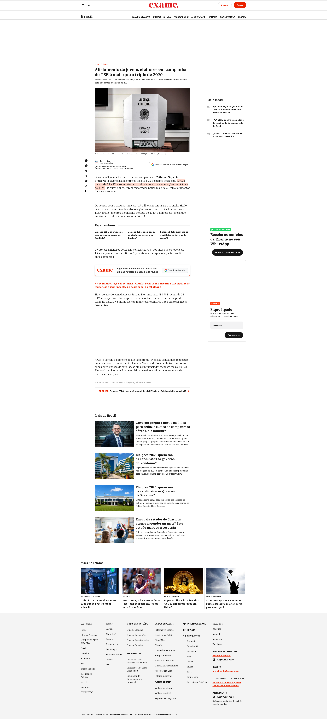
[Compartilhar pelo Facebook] (86, 165)
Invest (84, 682)
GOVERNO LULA (227, 17)
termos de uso (102, 715)
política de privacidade (140, 715)
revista (191, 630)
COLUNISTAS (87, 692)
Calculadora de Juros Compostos (137, 669)
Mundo (109, 623)
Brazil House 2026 (164, 635)
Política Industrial (163, 676)
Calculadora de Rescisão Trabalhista (137, 661)
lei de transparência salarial (166, 715)
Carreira (85, 653)
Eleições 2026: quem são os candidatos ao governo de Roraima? (141, 235)
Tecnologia (111, 649)
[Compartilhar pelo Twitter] (86, 181)
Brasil (87, 16)
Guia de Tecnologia (136, 635)
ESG (83, 663)
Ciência (109, 659)
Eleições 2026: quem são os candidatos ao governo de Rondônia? (109, 235)
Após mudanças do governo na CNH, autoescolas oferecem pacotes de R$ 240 (228, 109)
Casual (109, 629)
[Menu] (83, 5)
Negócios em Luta (163, 671)
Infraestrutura (162, 17)
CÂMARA (212, 17)
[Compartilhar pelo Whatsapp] (86, 160)
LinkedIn (217, 634)
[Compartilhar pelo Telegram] (86, 175)
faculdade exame (196, 623)
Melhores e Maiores (164, 688)
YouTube (217, 629)
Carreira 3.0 (192, 646)
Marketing (111, 634)
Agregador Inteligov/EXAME (189, 17)
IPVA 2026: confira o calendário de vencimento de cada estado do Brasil (228, 123)
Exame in (191, 641)
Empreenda (192, 677)
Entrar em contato (222, 655)
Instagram (218, 639)
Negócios (85, 687)
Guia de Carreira (135, 645)
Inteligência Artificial (86, 675)
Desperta (191, 651)
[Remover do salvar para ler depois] (86, 191)
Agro (189, 672)
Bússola (96, 597)
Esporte (110, 639)
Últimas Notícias (89, 635)
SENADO (242, 17)
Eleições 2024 (143, 382)
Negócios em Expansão (166, 698)
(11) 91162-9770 (225, 659)
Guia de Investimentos (138, 640)
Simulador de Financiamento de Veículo (134, 679)
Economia (85, 658)
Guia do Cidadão (140, 17)
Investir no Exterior (164, 660)
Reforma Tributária (164, 630)
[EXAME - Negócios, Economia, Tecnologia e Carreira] (163, 5)
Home (97, 64)
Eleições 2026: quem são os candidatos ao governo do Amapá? (174, 235)
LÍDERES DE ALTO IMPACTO (89, 641)
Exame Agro (112, 644)
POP (108, 664)
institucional (87, 715)
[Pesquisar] (89, 5)
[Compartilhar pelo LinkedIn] (86, 170)
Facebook (217, 644)
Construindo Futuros (165, 650)
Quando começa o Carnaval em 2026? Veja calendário (228, 135)
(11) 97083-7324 (225, 697)
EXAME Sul (160, 640)
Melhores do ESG (163, 693)
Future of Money (114, 654)
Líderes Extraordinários (166, 665)
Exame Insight (88, 668)
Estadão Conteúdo (107, 161)
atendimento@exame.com (225, 671)
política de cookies (119, 715)
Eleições (129, 382)
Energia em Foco (163, 655)
